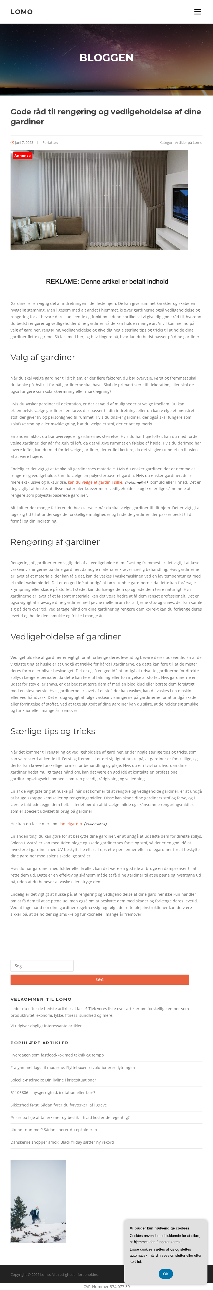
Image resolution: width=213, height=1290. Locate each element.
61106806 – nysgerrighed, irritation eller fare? (53, 1092)
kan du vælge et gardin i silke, (95, 482)
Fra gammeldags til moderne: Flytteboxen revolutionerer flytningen (73, 1067)
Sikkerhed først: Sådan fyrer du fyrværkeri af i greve (59, 1105)
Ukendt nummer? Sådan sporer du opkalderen (54, 1129)
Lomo (22, 12)
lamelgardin (71, 823)
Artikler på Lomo (188, 142)
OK (166, 1273)
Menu (197, 11)
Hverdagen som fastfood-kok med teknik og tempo (57, 1055)
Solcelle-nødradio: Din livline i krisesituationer (53, 1080)
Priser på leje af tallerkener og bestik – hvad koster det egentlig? (70, 1117)
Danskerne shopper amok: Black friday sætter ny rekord (62, 1142)
